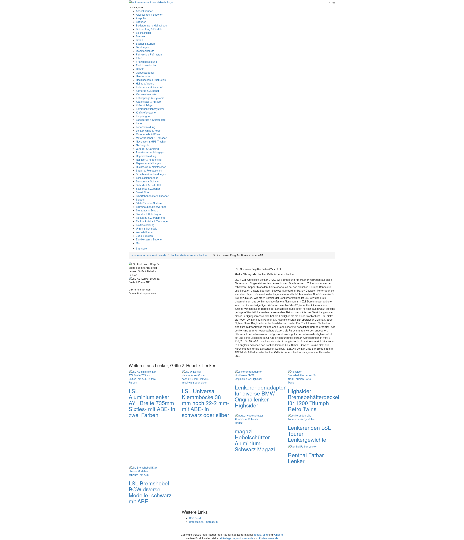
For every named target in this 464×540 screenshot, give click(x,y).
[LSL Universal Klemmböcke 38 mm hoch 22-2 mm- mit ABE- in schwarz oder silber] (196, 376)
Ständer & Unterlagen (148, 214)
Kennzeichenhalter (146, 94)
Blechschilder (143, 32)
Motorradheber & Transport (151, 138)
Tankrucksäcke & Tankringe (152, 221)
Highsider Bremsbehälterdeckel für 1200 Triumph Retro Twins (313, 400)
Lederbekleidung (145, 127)
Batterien (141, 22)
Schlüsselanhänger (147, 178)
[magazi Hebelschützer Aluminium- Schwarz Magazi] (249, 418)
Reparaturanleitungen (148, 163)
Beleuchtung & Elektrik (149, 29)
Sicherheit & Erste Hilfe (149, 185)
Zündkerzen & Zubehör (149, 239)
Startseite (141, 248)
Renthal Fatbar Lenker (306, 458)
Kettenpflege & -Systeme (150, 98)
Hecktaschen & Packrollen (151, 80)
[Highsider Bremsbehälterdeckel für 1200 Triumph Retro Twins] (302, 376)
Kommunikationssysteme (150, 109)
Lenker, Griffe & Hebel (148, 130)
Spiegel (140, 199)
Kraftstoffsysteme (146, 112)
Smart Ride (142, 192)
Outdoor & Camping (147, 149)
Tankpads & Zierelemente (150, 217)
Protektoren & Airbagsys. (150, 152)
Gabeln (140, 69)
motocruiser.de (244, 538)
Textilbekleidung (145, 225)
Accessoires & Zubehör (149, 14)
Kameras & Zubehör (147, 90)
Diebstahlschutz (145, 51)
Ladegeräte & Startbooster (151, 119)
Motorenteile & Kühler (148, 134)
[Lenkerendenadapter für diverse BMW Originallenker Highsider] (249, 374)
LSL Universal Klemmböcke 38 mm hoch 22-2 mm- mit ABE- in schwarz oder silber (205, 403)
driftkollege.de (227, 538)
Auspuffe (141, 18)
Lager (139, 123)
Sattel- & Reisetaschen (149, 170)
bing (265, 534)
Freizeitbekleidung (146, 61)
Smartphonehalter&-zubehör (152, 196)
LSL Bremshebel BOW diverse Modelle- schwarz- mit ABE (151, 492)
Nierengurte (143, 145)
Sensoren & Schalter (148, 181)
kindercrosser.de (268, 538)
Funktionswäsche (146, 65)
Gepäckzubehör (145, 72)
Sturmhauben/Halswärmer (151, 207)
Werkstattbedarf (145, 232)
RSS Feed (195, 518)
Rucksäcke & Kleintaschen (151, 167)
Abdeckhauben (144, 11)
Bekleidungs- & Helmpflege (151, 25)
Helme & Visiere (145, 83)
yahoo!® (278, 534)
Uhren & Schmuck (146, 228)
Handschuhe (143, 76)
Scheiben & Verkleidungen (151, 174)
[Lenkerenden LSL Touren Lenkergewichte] (302, 417)
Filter (139, 58)
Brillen (139, 40)
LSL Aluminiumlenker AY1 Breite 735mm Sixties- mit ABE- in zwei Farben (152, 403)
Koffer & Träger (144, 105)
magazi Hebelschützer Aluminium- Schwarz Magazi (255, 440)
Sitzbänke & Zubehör (148, 188)
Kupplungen (143, 116)
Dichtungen (142, 47)
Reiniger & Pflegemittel (149, 159)
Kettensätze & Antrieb (148, 101)
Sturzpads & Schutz (147, 210)
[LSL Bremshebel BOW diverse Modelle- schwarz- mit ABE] (143, 471)
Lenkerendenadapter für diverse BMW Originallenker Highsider (260, 396)
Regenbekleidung (146, 156)
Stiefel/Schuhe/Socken (149, 203)
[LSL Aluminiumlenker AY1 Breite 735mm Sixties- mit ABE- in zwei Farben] (143, 376)
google (257, 534)
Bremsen (141, 36)
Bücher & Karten (145, 43)
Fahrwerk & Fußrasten (149, 54)
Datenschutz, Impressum (203, 521)
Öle (138, 243)
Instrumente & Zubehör (149, 87)
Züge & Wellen (144, 236)
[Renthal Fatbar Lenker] (302, 446)
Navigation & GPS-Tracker (151, 141)
